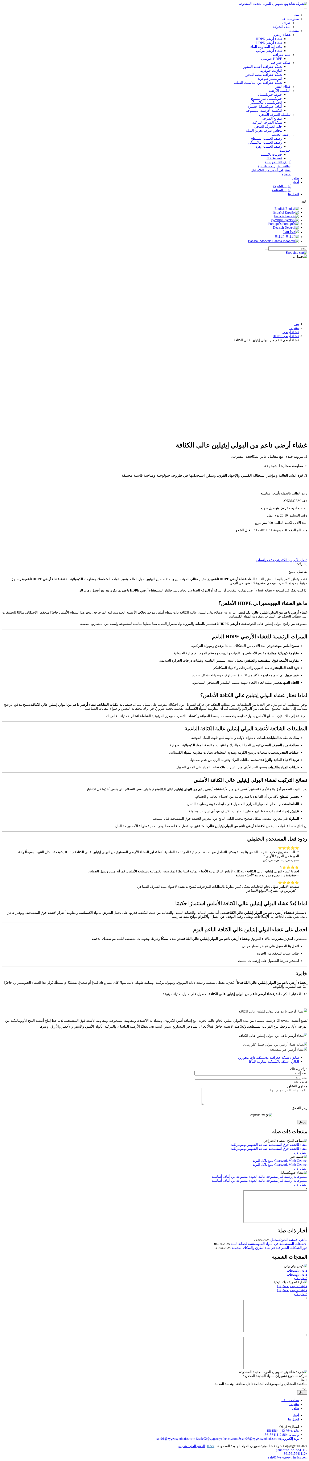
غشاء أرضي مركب (269, 50)
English (280, 208)
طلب (295, 178)
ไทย (286, 232)
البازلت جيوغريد (271, 70)
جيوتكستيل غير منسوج (266, 98)
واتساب (261, 560)
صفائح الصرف (272, 118)
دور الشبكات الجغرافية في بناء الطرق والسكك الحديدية (269, 1248)
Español (279, 212)
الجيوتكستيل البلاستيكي (266, 102)
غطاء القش (283, 86)
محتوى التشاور (297, 1086)
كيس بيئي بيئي (297, 1270)
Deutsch (279, 227)
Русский (277, 220)
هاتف (270, 560)
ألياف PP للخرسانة (278, 162)
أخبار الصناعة (281, 190)
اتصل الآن (300, 560)
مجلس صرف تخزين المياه (264, 130)
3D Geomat (274, 158)
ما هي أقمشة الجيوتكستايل (288, 1240)
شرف (286, 23)
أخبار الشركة (282, 186)
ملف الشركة (282, 27)
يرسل (302, 1122)
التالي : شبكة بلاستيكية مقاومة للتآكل (273, 1061)
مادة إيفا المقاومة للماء (266, 47)
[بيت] (273, 3)
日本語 (280, 237)
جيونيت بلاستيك (271, 154)
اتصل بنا (293, 194)
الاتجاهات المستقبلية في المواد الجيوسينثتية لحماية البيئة (269, 1244)
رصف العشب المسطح (266, 138)
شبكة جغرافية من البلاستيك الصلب (258, 82)
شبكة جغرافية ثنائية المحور (263, 74)
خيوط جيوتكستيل (270, 94)
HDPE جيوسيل (271, 58)
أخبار (295, 1415)
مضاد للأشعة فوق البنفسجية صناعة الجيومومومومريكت (268, 1144)
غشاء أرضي (291, 332)
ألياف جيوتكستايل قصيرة (265, 106)
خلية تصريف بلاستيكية (292, 1286)
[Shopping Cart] (296, 252)
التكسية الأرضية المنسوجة (264, 110)
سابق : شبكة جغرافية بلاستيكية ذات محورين (268, 1057)
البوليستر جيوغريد (270, 78)
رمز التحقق (299, 1108)
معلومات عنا (290, 1400)
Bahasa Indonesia (260, 241)
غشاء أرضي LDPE (269, 43)
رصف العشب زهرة (268, 146)
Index (210, 1446)
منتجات (294, 328)
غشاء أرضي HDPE (269, 39)
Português (275, 224)
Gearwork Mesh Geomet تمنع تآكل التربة (279, 1160)
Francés (279, 216)
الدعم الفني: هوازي (191, 1446)
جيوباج (286, 174)
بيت (296, 15)
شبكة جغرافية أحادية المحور (262, 66)
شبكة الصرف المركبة (267, 122)
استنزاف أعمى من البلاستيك (271, 170)
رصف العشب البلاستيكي (265, 142)
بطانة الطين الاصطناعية (274, 166)
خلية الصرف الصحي (268, 126)
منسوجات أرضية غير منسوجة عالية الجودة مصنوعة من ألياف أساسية (259, 1176)
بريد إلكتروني (283, 560)
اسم (304, 1073)
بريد (304, 1077)
